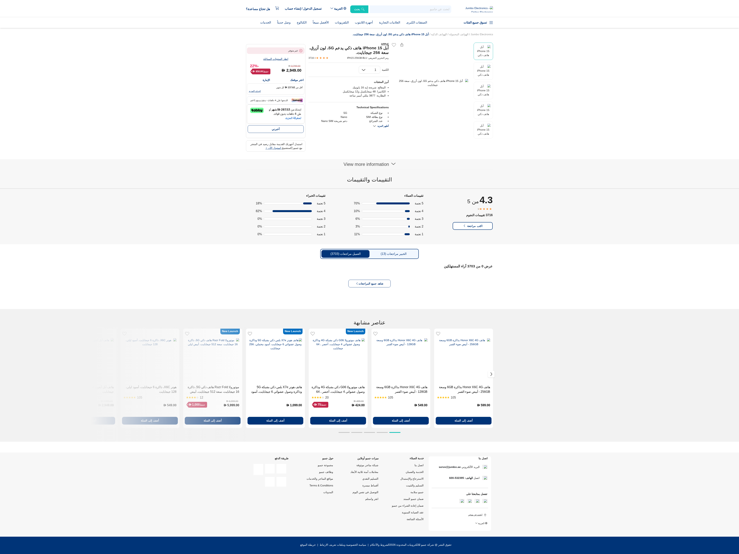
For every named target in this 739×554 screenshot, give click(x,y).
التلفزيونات (342, 22)
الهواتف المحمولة (458, 34)
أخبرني (276, 129)
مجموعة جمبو (325, 465)
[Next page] (469, 83)
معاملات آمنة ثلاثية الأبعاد (364, 471)
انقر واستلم (371, 498)
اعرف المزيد (255, 91)
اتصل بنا (419, 465)
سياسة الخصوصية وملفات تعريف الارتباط (343, 544)
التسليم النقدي (370, 478)
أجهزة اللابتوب (364, 22)
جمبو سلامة (417, 492)
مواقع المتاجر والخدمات (320, 478)
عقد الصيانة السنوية (413, 512)
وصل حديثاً (284, 22)
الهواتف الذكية (438, 34)
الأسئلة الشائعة (415, 519)
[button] (305, 8)
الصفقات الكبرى (416, 22)
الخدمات (265, 22)
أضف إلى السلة (464, 420)
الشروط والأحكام (379, 544)
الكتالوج (302, 22)
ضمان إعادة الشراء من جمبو (408, 505)
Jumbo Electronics (481, 34)
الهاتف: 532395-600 (461, 477)
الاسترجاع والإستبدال (412, 478)
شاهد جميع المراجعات (371, 283)
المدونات (328, 492)
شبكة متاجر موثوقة (367, 465)
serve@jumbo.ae (450, 466)
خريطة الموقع (308, 544)
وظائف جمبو (326, 471)
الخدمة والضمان (415, 471)
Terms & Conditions (321, 485)
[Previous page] (394, 83)
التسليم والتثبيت (415, 485)
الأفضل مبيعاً (321, 22)
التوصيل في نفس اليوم (365, 492)
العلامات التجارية (389, 22)
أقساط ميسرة (370, 485)
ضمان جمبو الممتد (413, 498)
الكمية (385, 69)
